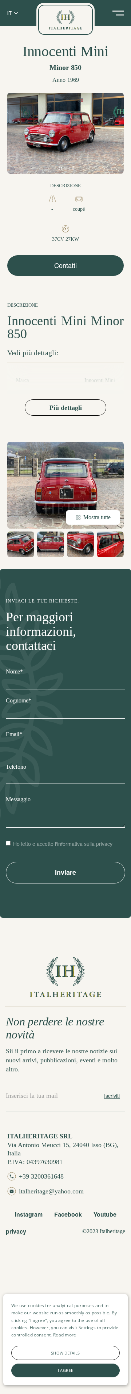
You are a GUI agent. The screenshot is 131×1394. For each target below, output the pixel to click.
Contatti (65, 265)
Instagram (29, 1214)
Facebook (68, 1214)
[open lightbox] (65, 133)
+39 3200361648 (41, 1176)
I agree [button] (66, 1370)
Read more (64, 1335)
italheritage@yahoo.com (51, 1191)
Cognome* (18, 700)
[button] (65, 1353)
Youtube (105, 1214)
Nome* (14, 671)
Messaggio (18, 799)
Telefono (16, 767)
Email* (14, 734)
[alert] (65, 1339)
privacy (16, 1231)
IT (9, 13)
